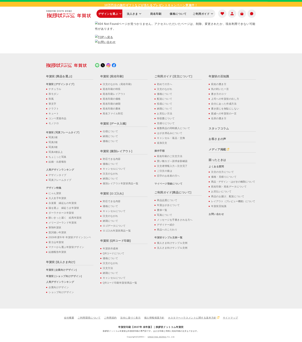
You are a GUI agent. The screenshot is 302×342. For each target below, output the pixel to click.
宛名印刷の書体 (112, 108)
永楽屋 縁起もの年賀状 (63, 203)
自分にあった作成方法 (224, 103)
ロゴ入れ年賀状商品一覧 (117, 230)
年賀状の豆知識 (219, 76)
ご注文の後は (164, 170)
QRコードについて (113, 253)
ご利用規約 (110, 317)
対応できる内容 (112, 159)
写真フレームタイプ (60, 180)
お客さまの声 (217, 138)
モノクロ (54, 123)
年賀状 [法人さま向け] (60, 262)
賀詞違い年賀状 (57, 232)
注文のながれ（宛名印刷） (118, 84)
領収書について (166, 118)
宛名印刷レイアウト (114, 93)
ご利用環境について (89, 317)
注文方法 (108, 268)
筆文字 (52, 103)
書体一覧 (162, 210)
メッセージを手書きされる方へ (175, 219)
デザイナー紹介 (166, 224)
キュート (54, 113)
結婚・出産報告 (57, 161)
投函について (164, 103)
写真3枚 (53, 147)
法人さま (132, 13)
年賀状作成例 (110, 248)
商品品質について (167, 200)
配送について (164, 98)
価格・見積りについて (224, 176)
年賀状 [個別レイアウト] (116, 151)
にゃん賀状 (55, 193)
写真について (164, 214)
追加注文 (162, 142)
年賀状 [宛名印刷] (111, 76)
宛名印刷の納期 (112, 103)
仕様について (110, 131)
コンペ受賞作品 (57, 118)
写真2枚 (53, 142)
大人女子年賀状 (57, 198)
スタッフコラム (219, 128)
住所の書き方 (218, 118)
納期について (110, 136)
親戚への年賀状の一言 (224, 113)
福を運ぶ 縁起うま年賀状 (64, 207)
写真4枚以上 (56, 152)
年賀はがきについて (168, 205)
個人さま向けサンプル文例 (172, 242)
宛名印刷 (156, 13)
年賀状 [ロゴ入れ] (111, 193)
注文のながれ (110, 173)
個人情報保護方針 (154, 317)
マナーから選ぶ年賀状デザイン (66, 247)
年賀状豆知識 (218, 206)
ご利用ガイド (201, 13)
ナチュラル (55, 89)
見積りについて (166, 123)
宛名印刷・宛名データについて (229, 186)
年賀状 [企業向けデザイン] (61, 269)
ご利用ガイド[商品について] (172, 192)
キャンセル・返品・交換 (171, 138)
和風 (51, 98)
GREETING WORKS (157, 337)
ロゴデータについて (114, 225)
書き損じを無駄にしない (225, 108)
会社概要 (69, 317)
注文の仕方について (222, 171)
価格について (178, 13)
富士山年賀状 (56, 242)
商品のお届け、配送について (227, 196)
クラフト (54, 108)
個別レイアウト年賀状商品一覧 (120, 183)
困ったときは (217, 159)
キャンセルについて (114, 168)
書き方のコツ (218, 93)
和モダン (54, 93)
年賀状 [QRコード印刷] (115, 240)
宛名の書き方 (218, 84)
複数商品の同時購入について (173, 128)
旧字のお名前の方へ (168, 175)
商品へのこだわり (167, 229)
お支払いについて (221, 191)
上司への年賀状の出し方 (225, 98)
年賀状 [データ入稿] (113, 123)
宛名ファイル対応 (113, 113)
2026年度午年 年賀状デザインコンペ (70, 237)
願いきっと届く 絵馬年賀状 (65, 217)
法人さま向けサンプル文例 (172, 247)
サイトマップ (230, 317)
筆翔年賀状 (55, 227)
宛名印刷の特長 (112, 89)
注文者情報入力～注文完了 (172, 166)
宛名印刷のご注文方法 (169, 156)
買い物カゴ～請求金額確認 (172, 161)
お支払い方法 (164, 113)
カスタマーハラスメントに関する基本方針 (192, 317)
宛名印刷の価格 (112, 98)
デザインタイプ (57, 175)
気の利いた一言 (220, 89)
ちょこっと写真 (57, 156)
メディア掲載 (217, 149)
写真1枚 (53, 137)
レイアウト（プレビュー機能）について (233, 201)
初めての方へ (164, 84)
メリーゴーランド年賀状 (63, 222)
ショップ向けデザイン (61, 292)
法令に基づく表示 (130, 317)
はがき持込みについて (169, 133)
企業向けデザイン (59, 287)
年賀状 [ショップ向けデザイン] (64, 276)
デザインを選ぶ (108, 13)
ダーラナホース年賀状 (61, 212)
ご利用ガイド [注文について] (173, 76)
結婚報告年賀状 (57, 252)
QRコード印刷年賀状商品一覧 (120, 282)
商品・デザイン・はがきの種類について (233, 181)
